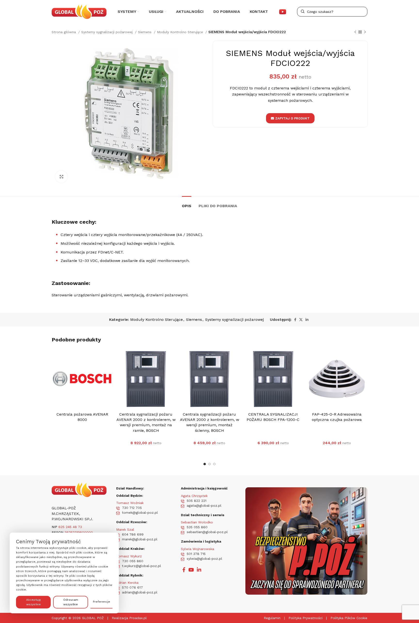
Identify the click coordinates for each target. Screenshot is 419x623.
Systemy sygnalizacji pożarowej (107, 32)
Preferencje (101, 601)
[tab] (186, 203)
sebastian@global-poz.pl (207, 532)
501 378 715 (196, 554)
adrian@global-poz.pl (139, 592)
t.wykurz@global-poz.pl (141, 566)
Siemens (145, 32)
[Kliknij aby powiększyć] (61, 177)
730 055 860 (132, 561)
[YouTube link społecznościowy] (191, 570)
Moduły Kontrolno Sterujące (180, 32)
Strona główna (64, 32)
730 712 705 (132, 508)
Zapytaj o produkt (292, 118)
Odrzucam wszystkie (70, 602)
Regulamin (272, 618)
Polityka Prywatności (305, 618)
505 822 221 (196, 501)
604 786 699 (133, 534)
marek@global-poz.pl (139, 539)
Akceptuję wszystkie (33, 602)
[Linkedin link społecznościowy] (307, 319)
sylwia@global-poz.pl (204, 558)
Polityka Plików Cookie (348, 618)
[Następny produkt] (365, 32)
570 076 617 (132, 587)
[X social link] (301, 319)
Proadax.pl (138, 618)
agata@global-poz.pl (204, 505)
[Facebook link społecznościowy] (295, 319)
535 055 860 (197, 527)
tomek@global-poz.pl (140, 512)
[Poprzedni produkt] (355, 32)
